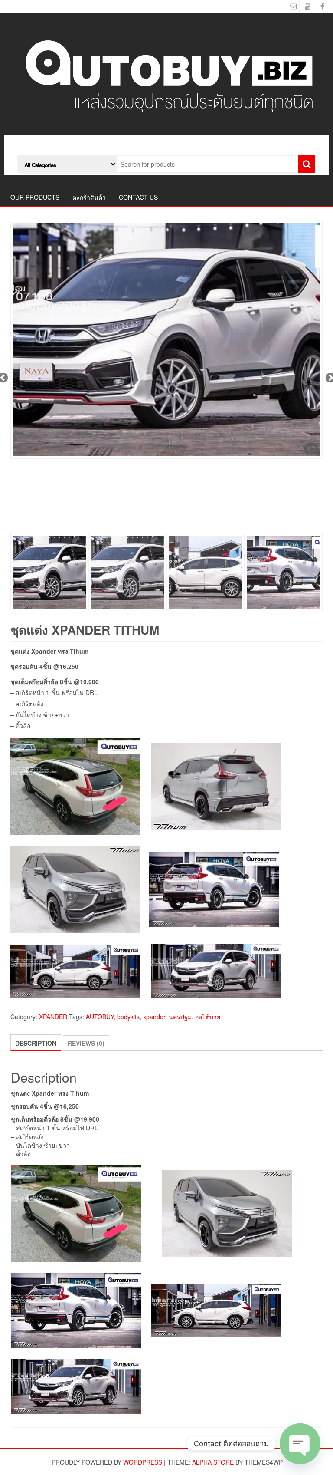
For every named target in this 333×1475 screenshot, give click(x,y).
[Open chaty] (300, 1443)
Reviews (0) (86, 1043)
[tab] (35, 1042)
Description (35, 1043)
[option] (166, 340)
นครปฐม (180, 1016)
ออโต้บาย (207, 1016)
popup (311, 448)
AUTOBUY (100, 1016)
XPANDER (53, 1016)
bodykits (128, 1016)
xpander (154, 1016)
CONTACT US (138, 197)
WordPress (142, 1462)
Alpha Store (213, 1462)
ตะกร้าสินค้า (89, 197)
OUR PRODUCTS (34, 197)
